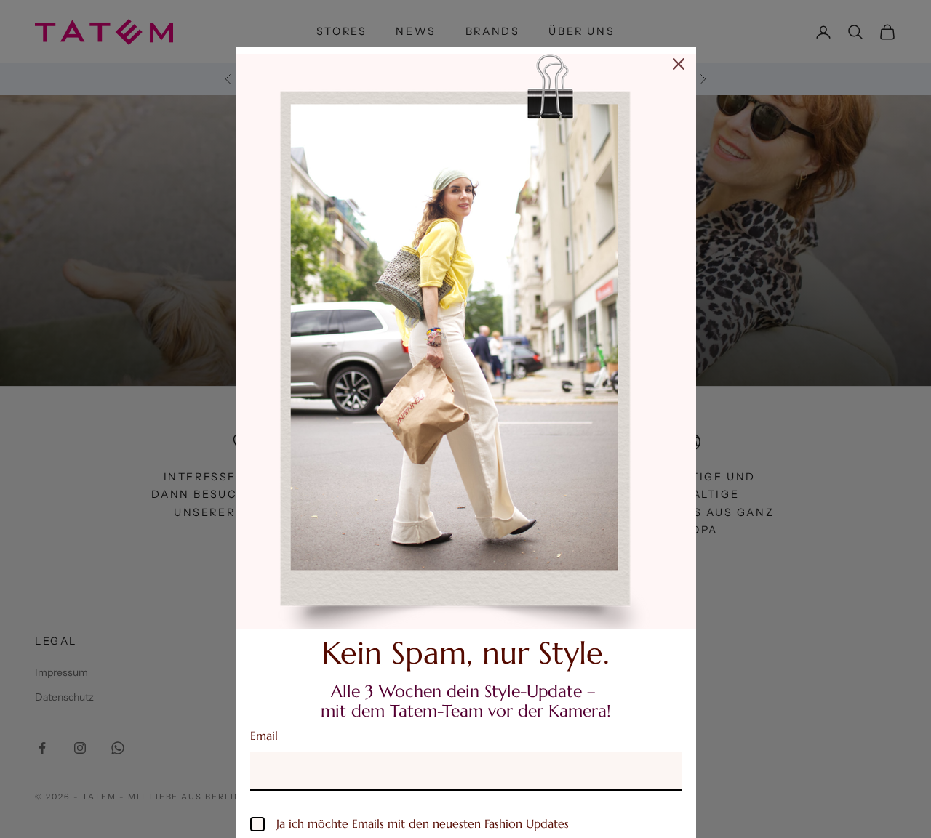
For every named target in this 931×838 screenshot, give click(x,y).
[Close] (678, 64)
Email (264, 735)
